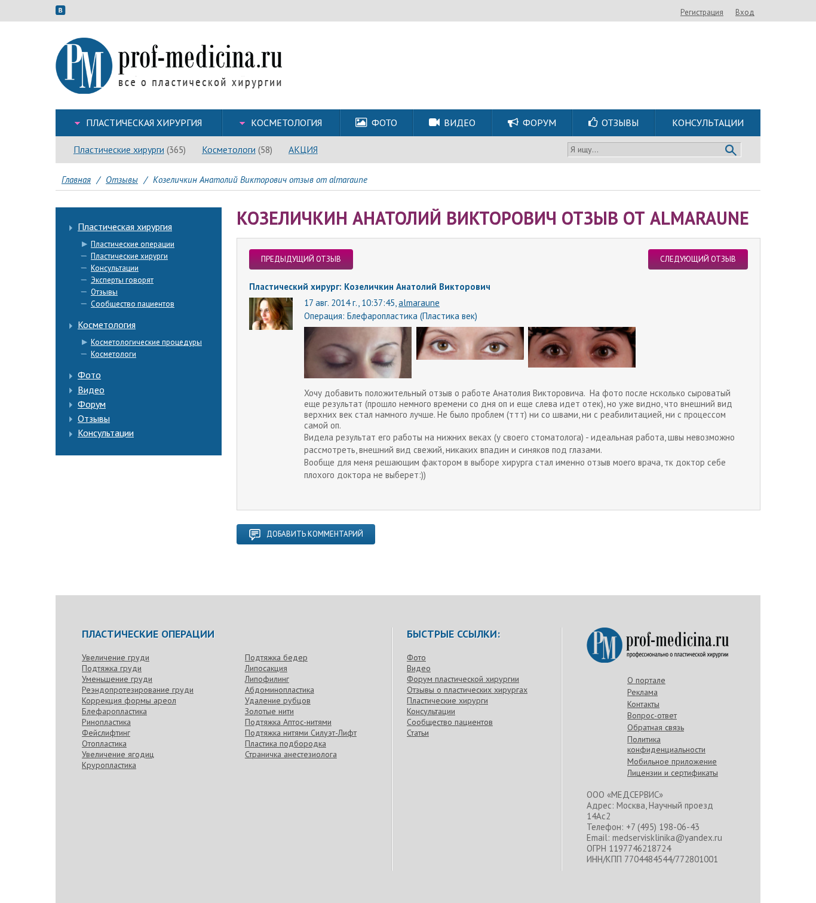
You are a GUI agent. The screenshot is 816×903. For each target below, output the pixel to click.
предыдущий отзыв (301, 259)
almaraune (419, 302)
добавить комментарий (314, 534)
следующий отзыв (698, 259)
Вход (744, 12)
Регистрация (701, 12)
